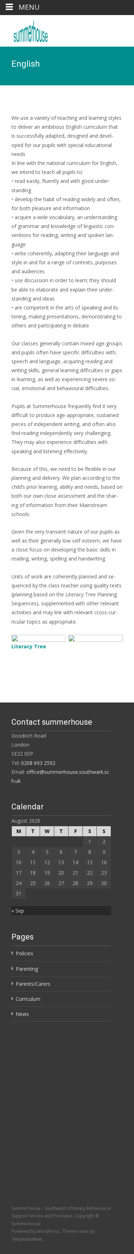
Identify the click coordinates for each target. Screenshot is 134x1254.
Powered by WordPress (35, 1231)
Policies (24, 953)
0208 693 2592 (38, 763)
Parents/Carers (33, 983)
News (22, 1014)
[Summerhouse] (50, 29)
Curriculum (28, 998)
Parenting (27, 968)
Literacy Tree (28, 646)
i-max (84, 1231)
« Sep (17, 910)
